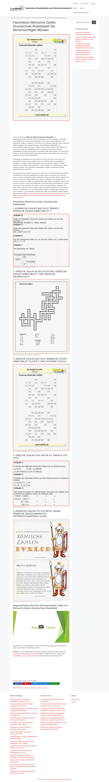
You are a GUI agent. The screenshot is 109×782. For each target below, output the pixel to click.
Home (17, 17)
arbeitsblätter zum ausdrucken (22, 656)
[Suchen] (94, 22)
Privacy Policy (75, 699)
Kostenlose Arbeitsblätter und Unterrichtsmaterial (48, 8)
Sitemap (73, 702)
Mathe (81, 8)
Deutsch (93, 3)
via (36, 267)
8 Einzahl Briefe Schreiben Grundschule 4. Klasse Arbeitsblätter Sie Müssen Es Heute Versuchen (23, 766)
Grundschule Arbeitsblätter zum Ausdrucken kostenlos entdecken (31, 687)
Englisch (75, 8)
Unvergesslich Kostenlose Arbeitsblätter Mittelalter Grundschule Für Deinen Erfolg (84, 46)
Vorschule (75, 3)
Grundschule (84, 3)
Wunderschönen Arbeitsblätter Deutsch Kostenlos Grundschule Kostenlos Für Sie (84, 59)
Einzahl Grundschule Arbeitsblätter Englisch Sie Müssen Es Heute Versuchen (85, 39)
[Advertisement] (41, 128)
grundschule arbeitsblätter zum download (25, 653)
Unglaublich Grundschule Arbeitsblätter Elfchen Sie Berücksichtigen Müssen (82, 52)
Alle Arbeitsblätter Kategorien (80, 12)
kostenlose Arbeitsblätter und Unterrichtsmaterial (58, 779)
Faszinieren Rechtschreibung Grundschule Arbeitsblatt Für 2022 (47, 193)
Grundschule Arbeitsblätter (25, 17)
